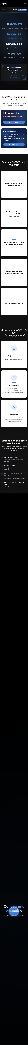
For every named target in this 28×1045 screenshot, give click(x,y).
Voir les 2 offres (22, 9)
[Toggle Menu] (25, 3)
